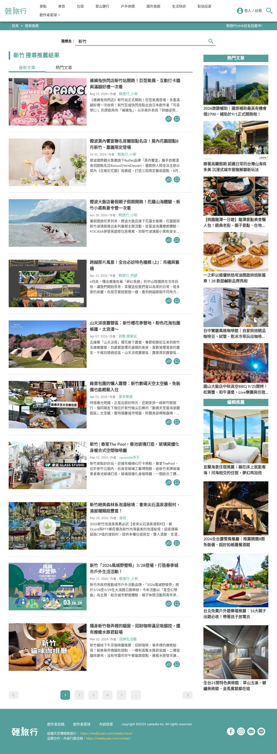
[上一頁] (14, 695)
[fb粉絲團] (231, 731)
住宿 (80, 6)
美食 (61, 6)
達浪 (122, 518)
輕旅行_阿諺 (128, 275)
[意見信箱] (251, 731)
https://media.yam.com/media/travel (106, 733)
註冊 (258, 11)
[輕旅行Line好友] (261, 731)
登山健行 (102, 6)
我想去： (68, 41)
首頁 (15, 26)
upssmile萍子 (129, 457)
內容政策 (106, 724)
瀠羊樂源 (125, 397)
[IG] (241, 731)
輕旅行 (15, 11)
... (136, 695)
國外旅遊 (153, 6)
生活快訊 (179, 6)
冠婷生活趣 (128, 639)
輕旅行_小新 (128, 94)
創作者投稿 (55, 724)
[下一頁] (188, 695)
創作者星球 (48, 15)
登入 (247, 11)
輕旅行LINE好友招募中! (244, 26)
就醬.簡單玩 (128, 336)
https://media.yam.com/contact (108, 738)
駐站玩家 (204, 6)
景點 (43, 6)
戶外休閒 (128, 6)
